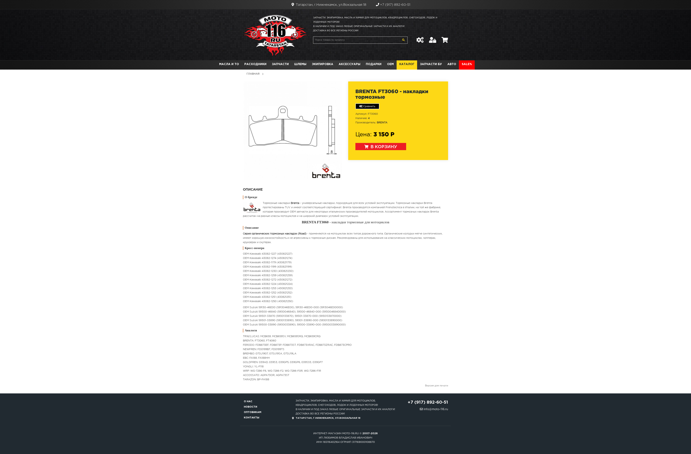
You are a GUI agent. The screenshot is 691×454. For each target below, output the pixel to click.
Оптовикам (252, 412)
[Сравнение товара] (420, 38)
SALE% (467, 64)
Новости (250, 407)
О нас (248, 401)
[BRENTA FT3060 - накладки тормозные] (293, 130)
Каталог (406, 64)
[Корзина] (445, 38)
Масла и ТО (229, 64)
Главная (253, 74)
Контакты (251, 418)
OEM (390, 64)
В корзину (383, 147)
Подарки (373, 64)
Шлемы (300, 64)
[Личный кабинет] (432, 38)
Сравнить (368, 106)
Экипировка (322, 64)
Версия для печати (436, 386)
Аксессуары (349, 64)
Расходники (255, 64)
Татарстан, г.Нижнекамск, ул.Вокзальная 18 (330, 4)
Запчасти (280, 64)
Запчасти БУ (431, 64)
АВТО (451, 64)
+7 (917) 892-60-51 (394, 4)
